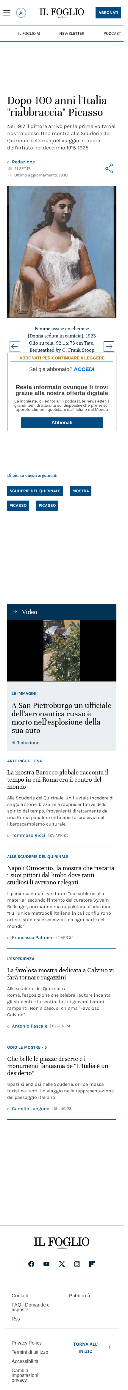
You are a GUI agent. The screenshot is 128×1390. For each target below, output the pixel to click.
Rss (16, 1318)
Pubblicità (79, 1295)
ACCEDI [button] (84, 369)
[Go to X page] (62, 1264)
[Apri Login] (21, 13)
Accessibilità (25, 1361)
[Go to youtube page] (46, 1264)
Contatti (20, 1295)
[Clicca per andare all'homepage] (61, 1243)
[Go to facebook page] (31, 1264)
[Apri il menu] (6, 12)
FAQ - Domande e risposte (31, 1307)
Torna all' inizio (85, 1347)
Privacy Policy (27, 1342)
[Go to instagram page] (77, 1264)
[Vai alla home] (62, 13)
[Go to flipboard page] (92, 1264)
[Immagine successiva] (109, 346)
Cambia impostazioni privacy (25, 1375)
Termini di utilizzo (30, 1352)
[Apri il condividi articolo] (109, 168)
